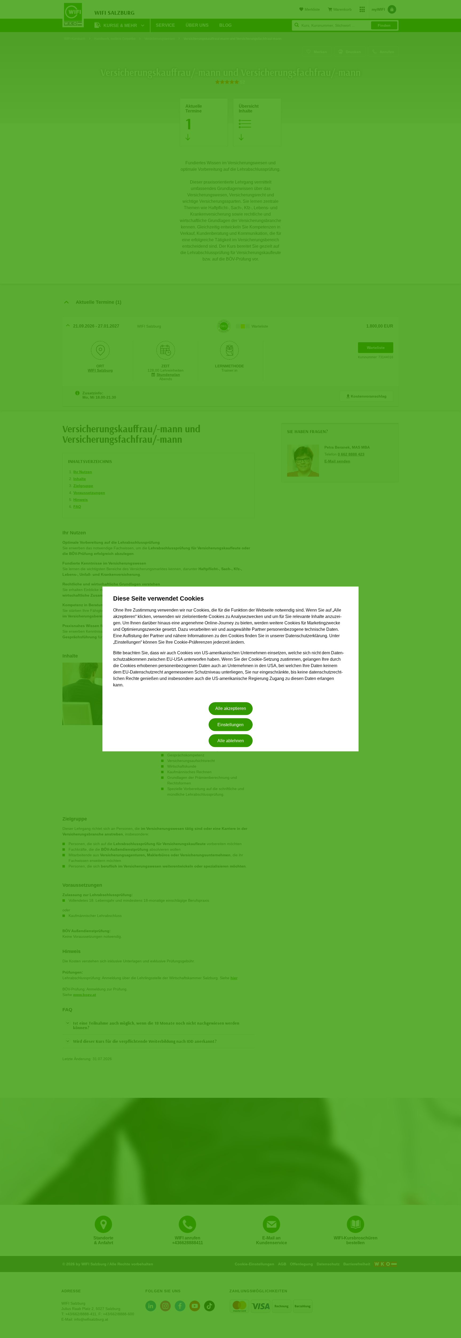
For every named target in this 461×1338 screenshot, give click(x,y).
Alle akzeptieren (230, 708)
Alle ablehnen (230, 740)
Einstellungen (230, 724)
